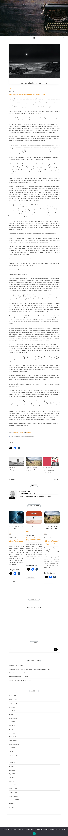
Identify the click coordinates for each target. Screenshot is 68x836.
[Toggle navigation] (34, 38)
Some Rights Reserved (15, 437)
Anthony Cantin (19, 432)
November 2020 (13, 740)
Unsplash (29, 432)
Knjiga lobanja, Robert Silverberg (18, 676)
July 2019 (11, 766)
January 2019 (13, 788)
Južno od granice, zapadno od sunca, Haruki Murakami (49, 468)
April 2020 (12, 751)
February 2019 (13, 785)
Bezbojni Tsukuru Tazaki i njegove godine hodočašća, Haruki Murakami (29, 669)
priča (39, 539)
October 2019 (13, 759)
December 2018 (13, 792)
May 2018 (12, 807)
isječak (14, 94)
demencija (50, 540)
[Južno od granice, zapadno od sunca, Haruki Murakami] (51, 461)
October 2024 (13, 703)
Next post (57, 479)
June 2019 (12, 770)
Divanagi (34, 526)
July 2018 (11, 803)
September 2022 (14, 718)
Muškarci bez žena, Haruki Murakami (19, 673)
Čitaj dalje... (13, 581)
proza (27, 540)
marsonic (11, 543)
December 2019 (13, 755)
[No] (66, 831)
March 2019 (12, 781)
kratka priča (11, 541)
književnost (18, 540)
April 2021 (12, 733)
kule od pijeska (20, 94)
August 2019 (12, 763)
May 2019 (12, 774)
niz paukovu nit (36, 94)
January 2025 (13, 699)
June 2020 (12, 748)
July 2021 (11, 729)
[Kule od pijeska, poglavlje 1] (16, 461)
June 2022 (12, 722)
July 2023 (11, 714)
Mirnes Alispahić (25, 491)
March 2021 (12, 737)
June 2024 (12, 707)
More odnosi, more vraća (16, 665)
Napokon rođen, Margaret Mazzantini (20, 680)
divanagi (32, 537)
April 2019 (12, 777)
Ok (34, 833)
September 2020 (14, 744)
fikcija (14, 540)
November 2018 (13, 796)
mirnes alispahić (28, 94)
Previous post (13, 479)
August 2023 (12, 711)
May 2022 (12, 725)
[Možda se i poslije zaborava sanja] (34, 461)
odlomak (43, 94)
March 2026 (12, 696)
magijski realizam (19, 541)
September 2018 (14, 800)
